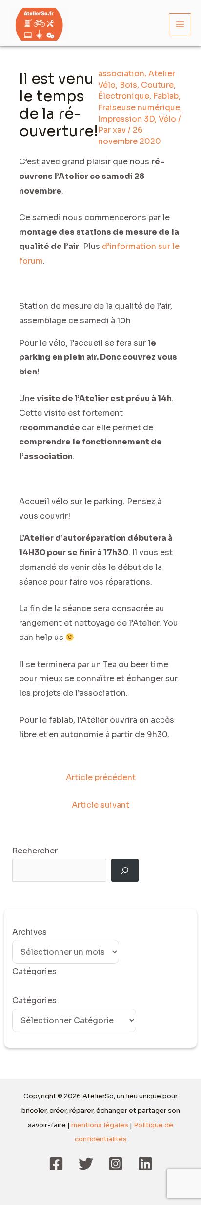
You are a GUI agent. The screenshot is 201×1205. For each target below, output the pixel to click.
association (121, 74)
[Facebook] (56, 1163)
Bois (128, 85)
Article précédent (101, 777)
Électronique (123, 96)
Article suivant (100, 805)
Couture (157, 85)
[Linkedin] (145, 1163)
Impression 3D (126, 119)
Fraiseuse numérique (139, 108)
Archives (29, 932)
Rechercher (35, 851)
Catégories (34, 1000)
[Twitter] (86, 1163)
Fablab (166, 96)
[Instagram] (115, 1163)
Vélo (167, 119)
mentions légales (99, 1125)
